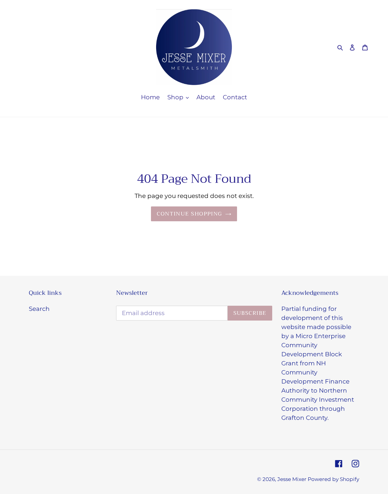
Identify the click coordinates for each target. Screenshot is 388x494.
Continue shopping (189, 214)
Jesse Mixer (292, 479)
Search (39, 308)
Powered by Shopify (333, 479)
